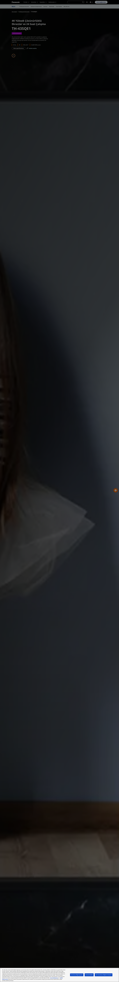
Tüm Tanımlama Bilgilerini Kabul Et (104, 974)
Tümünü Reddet (89, 974)
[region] (59, 975)
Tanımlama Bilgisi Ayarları (77, 974)
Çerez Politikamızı (54, 977)
